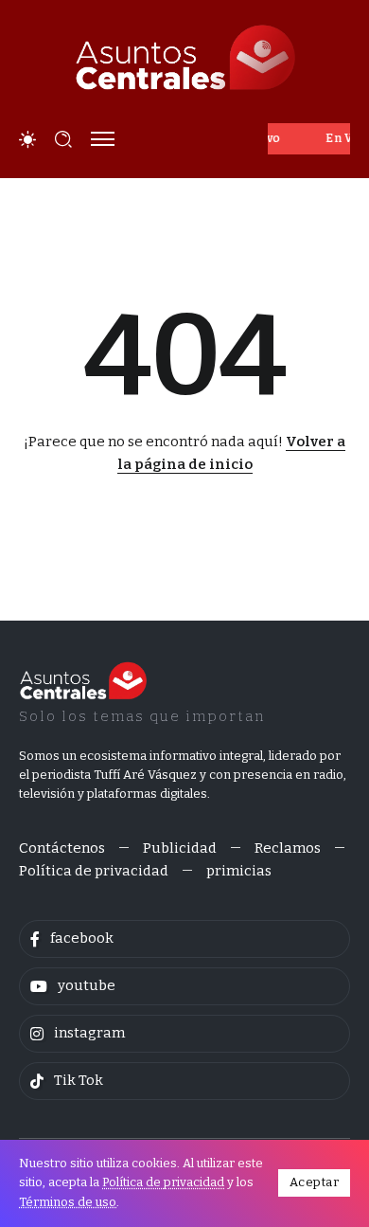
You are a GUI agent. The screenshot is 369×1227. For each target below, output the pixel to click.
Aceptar (315, 1182)
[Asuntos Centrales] (184, 57)
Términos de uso (67, 1202)
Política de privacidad (163, 1182)
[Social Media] (184, 939)
